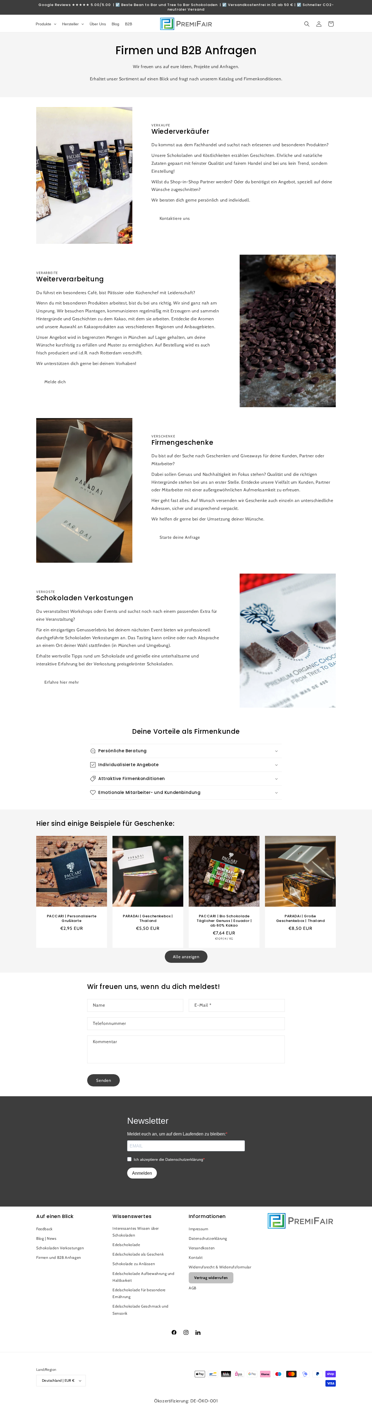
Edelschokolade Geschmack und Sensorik (140, 1309)
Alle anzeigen (186, 956)
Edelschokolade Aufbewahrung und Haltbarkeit (143, 1277)
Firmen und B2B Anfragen (58, 1257)
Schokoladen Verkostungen (60, 1248)
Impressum (198, 1228)
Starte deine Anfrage (180, 537)
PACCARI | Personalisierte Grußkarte (72, 918)
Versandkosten (202, 1248)
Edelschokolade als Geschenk (138, 1254)
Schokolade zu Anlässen (133, 1263)
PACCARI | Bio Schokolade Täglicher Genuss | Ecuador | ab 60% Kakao (224, 921)
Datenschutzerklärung (208, 1238)
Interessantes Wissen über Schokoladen (135, 1232)
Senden (103, 1080)
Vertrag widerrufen (211, 1277)
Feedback (44, 1228)
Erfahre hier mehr (61, 682)
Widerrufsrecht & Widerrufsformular (220, 1267)
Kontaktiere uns (175, 218)
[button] (307, 24)
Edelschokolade (126, 1244)
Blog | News (46, 1238)
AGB (192, 1288)
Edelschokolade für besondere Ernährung (139, 1293)
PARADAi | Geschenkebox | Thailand (148, 918)
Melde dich (55, 381)
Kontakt (196, 1257)
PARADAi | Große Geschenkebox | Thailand (300, 918)
